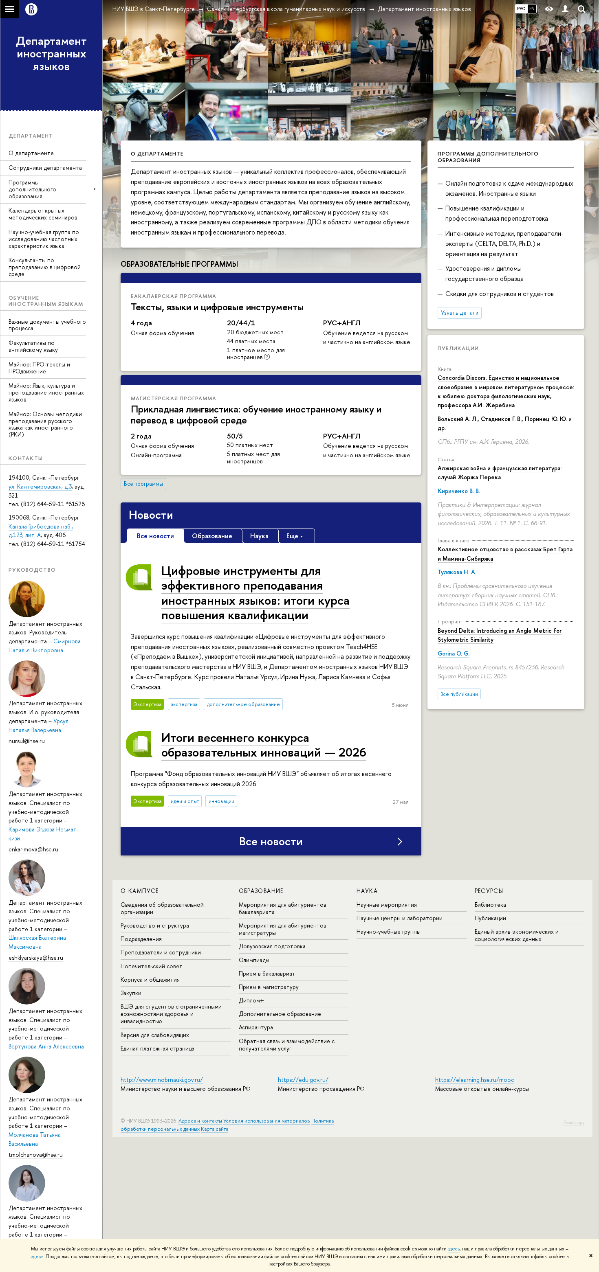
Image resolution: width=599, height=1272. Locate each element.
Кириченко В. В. (459, 491)
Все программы (143, 483)
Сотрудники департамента (45, 167)
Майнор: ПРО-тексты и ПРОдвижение (39, 367)
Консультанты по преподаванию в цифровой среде (45, 267)
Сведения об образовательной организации (162, 908)
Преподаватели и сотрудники (161, 952)
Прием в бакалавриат (267, 973)
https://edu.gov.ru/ (303, 1079)
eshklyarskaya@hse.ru (36, 957)
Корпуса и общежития (150, 979)
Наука (367, 891)
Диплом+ (251, 1000)
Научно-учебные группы (389, 931)
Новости (151, 514)
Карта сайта (214, 1128)
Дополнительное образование (280, 1014)
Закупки (131, 993)
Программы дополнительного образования (32, 189)
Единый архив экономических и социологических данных (517, 935)
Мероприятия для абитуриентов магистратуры (282, 928)
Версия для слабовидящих (155, 1035)
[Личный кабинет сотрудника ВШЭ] (565, 9)
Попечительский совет (152, 966)
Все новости (271, 841)
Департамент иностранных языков (51, 53)
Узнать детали (459, 312)
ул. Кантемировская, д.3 (40, 486)
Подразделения (141, 939)
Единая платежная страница (157, 1048)
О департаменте (31, 153)
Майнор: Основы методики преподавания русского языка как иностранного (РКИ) (45, 424)
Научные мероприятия (387, 904)
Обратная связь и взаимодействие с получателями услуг (287, 1044)
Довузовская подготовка (272, 946)
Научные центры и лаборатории (400, 918)
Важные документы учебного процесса (47, 325)
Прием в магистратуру (269, 987)
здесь (454, 1249)
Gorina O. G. (453, 653)
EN (532, 8)
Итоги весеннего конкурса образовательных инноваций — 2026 (263, 744)
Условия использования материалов (266, 1120)
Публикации (458, 348)
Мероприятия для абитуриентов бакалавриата (282, 908)
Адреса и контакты (200, 1120)
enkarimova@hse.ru (33, 849)
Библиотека (490, 904)
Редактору (574, 1122)
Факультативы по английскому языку (33, 346)
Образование (261, 891)
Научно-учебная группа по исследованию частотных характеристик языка (44, 239)
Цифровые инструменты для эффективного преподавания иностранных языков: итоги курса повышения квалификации (255, 592)
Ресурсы (489, 891)
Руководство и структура (155, 925)
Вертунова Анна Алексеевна (46, 1046)
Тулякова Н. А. (457, 572)
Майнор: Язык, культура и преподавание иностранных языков (46, 392)
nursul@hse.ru (27, 741)
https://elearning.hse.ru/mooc (474, 1079)
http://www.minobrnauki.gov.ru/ (162, 1079)
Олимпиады (254, 960)
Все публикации (459, 694)
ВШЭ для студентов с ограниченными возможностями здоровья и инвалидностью (171, 1013)
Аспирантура (256, 1027)
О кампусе (140, 891)
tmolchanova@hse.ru (36, 1154)
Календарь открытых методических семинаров (43, 213)
